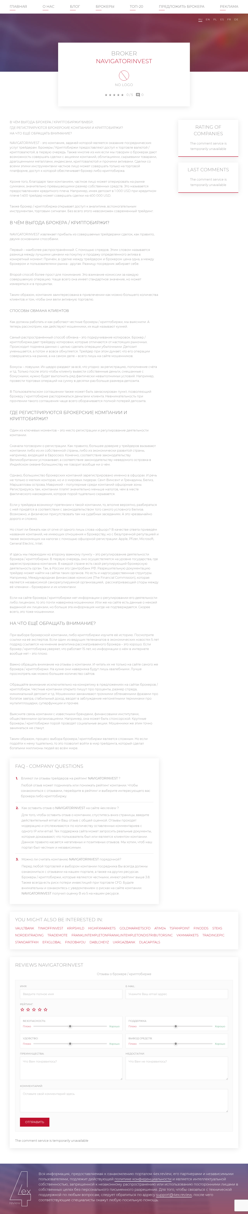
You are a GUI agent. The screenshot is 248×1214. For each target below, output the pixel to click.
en (208, 19)
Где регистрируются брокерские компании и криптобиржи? (66, 128)
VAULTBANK (24, 928)
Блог (75, 6)
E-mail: (130, 986)
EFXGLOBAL (51, 942)
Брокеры (105, 6)
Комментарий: (31, 1085)
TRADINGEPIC (213, 935)
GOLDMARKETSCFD (135, 928)
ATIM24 (160, 928)
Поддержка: (137, 1020)
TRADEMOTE (57, 935)
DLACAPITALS (149, 942)
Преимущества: (32, 1053)
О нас (48, 6)
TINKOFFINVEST (50, 928)
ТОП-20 (136, 6)
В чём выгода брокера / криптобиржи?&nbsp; (51, 122)
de (236, 19)
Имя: (23, 986)
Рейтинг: (26, 1004)
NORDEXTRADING (29, 935)
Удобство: (30, 1038)
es (222, 19)
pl (215, 19)
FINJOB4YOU (75, 942)
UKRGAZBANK (124, 942)
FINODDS (201, 928)
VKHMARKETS (188, 935)
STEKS (217, 928)
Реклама (229, 6)
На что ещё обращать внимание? (41, 133)
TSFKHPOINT (180, 928)
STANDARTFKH (27, 942)
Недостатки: (135, 1053)
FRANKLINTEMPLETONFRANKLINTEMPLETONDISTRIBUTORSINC (122, 935)
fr (229, 19)
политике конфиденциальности (143, 1179)
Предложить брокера (181, 6)
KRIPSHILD (75, 928)
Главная (18, 6)
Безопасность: (34, 1020)
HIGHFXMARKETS (102, 928)
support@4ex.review (174, 1195)
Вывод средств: (140, 1038)
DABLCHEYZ (99, 942)
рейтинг (92, 791)
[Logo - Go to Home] (20, 1188)
